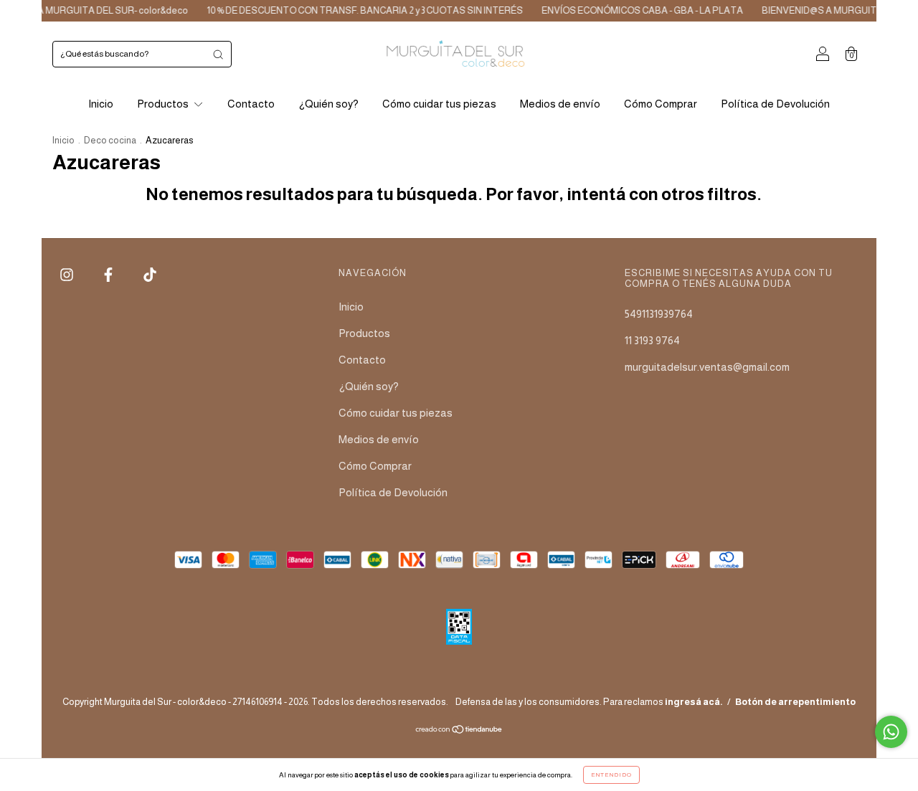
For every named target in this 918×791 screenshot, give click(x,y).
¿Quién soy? (328, 104)
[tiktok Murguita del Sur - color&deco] (150, 275)
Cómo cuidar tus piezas (439, 104)
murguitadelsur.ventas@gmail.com (707, 367)
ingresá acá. (694, 701)
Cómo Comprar (660, 104)
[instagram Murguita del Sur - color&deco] (67, 275)
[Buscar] (218, 54)
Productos (164, 104)
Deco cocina (110, 140)
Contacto (251, 104)
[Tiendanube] (459, 730)
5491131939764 (659, 314)
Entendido (611, 775)
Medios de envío (560, 104)
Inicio (100, 104)
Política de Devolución (775, 104)
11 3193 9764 (652, 340)
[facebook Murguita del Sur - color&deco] (109, 275)
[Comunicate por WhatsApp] (891, 732)
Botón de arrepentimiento (795, 701)
